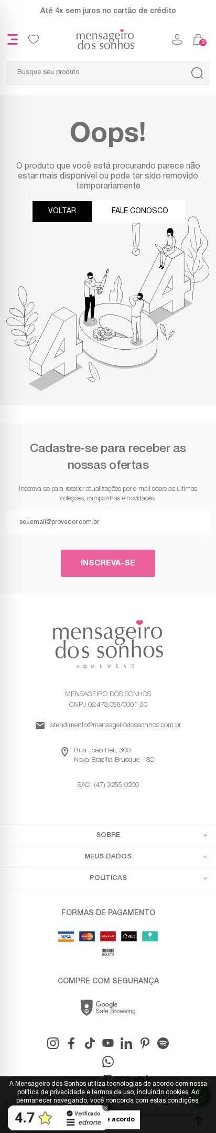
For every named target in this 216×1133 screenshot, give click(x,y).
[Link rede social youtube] (108, 1043)
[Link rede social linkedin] (126, 1043)
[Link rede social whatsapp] (108, 1061)
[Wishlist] (33, 39)
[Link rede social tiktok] (90, 1043)
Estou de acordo (108, 1119)
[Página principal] (105, 39)
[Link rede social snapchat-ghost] (163, 1043)
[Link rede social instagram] (53, 1043)
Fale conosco (140, 211)
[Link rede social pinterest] (145, 1043)
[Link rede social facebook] (71, 1043)
